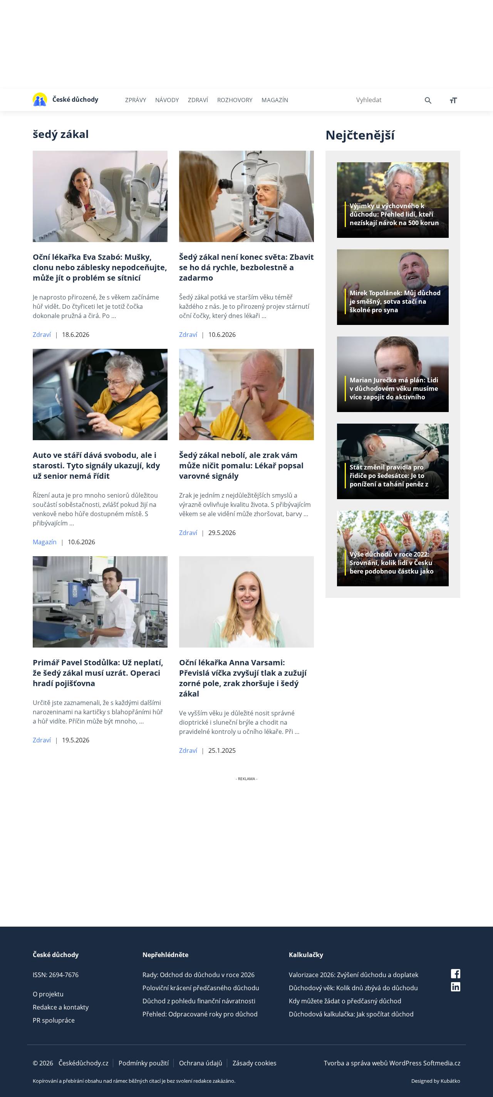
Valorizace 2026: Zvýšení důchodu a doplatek (353, 975)
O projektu (48, 994)
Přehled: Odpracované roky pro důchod (200, 1014)
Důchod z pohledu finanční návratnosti (199, 1001)
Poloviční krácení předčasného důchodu (201, 988)
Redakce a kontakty (61, 1007)
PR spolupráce (54, 1020)
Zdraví (198, 100)
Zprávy (135, 100)
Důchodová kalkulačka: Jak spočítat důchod (351, 1014)
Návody (167, 100)
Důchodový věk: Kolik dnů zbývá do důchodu (353, 988)
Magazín (275, 100)
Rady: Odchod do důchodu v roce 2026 (199, 975)
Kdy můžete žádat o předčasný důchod (345, 1001)
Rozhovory (234, 100)
